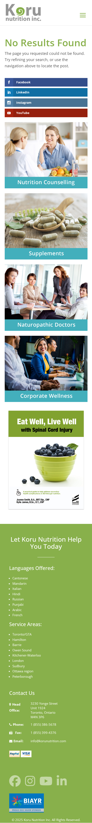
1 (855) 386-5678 (43, 724)
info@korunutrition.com (48, 741)
